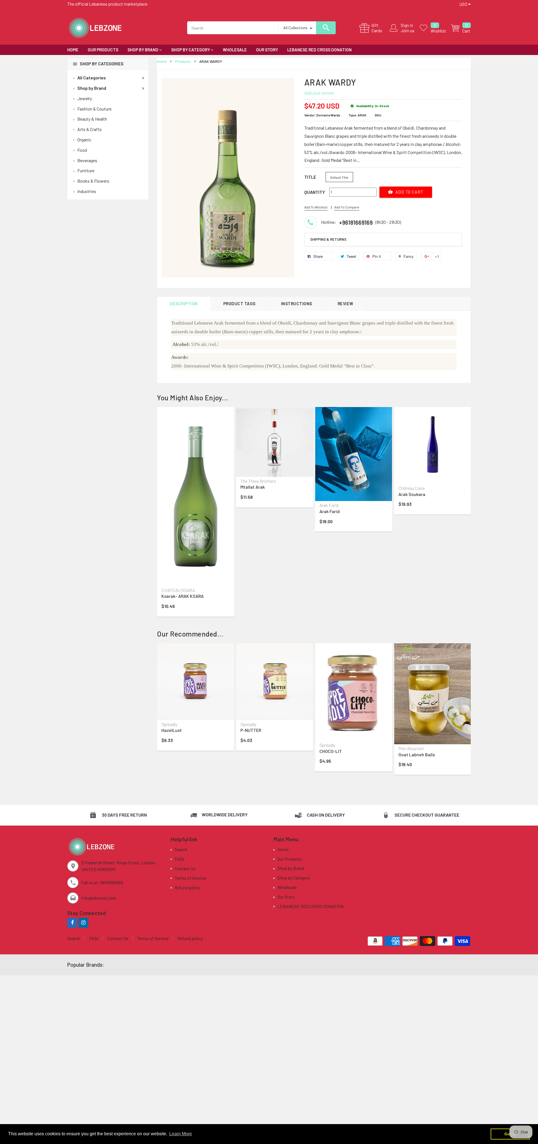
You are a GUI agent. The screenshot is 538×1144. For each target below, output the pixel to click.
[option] (195, 513)
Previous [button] (162, 493)
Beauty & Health (92, 118)
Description (184, 303)
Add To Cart (408, 191)
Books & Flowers (93, 180)
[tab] (383, 239)
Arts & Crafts (89, 129)
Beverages (87, 160)
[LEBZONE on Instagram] (83, 922)
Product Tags (239, 303)
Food (82, 150)
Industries (86, 191)
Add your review (319, 92)
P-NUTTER (250, 730)
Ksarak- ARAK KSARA (182, 596)
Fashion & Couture (94, 108)
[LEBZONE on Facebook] (72, 922)
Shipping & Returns (328, 239)
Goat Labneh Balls (416, 754)
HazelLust (171, 730)
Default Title (339, 177)
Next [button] (465, 493)
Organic (84, 139)
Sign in (407, 25)
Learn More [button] (180, 1133)
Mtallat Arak (252, 487)
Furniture (85, 170)
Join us (407, 30)
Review (345, 303)
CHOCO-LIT (330, 751)
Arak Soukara (411, 494)
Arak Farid (329, 511)
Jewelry (84, 98)
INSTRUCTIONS (296, 303)
